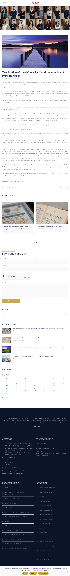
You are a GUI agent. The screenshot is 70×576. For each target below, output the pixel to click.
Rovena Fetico (43, 532)
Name (4, 258)
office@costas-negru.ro (12, 467)
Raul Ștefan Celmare (45, 550)
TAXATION (7, 487)
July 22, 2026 (18, 349)
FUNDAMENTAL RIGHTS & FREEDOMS (15, 548)
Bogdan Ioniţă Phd (44, 555)
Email (37, 258)
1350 (17, 78)
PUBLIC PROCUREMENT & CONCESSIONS (17, 512)
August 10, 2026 (19, 331)
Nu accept (33, 573)
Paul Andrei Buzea (44, 523)
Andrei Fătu (42, 528)
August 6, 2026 (19, 340)
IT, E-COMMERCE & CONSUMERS (14, 530)
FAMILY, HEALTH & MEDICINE (12, 544)
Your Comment (7, 283)
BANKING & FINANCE (10, 503)
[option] (18, 218)
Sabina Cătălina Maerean (46, 541)
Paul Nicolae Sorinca (45, 505)
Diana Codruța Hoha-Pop (46, 546)
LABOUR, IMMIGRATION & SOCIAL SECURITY (17, 535)
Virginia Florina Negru (45, 492)
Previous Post (7, 187)
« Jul (3, 397)
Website (4, 265)
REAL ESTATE (8, 508)
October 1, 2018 (8, 78)
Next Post (63, 187)
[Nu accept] (68, 571)
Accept (25, 573)
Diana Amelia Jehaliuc (45, 519)
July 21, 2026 (18, 359)
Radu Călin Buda (44, 559)
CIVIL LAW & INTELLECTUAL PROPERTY (16, 517)
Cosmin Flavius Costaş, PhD (47, 487)
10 (7, 386)
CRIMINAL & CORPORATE (12, 499)
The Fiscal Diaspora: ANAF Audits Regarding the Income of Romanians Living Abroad (17, 229)
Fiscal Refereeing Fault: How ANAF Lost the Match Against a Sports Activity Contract (38, 347)
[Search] (65, 315)
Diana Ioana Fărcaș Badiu (46, 514)
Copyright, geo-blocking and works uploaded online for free (50, 228)
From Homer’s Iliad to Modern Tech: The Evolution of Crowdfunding (33, 356)
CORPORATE (8, 526)
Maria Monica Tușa (44, 501)
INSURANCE (8, 521)
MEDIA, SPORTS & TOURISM (12, 539)
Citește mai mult (43, 573)
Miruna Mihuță (43, 537)
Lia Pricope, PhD (43, 496)
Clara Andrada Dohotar (46, 510)
